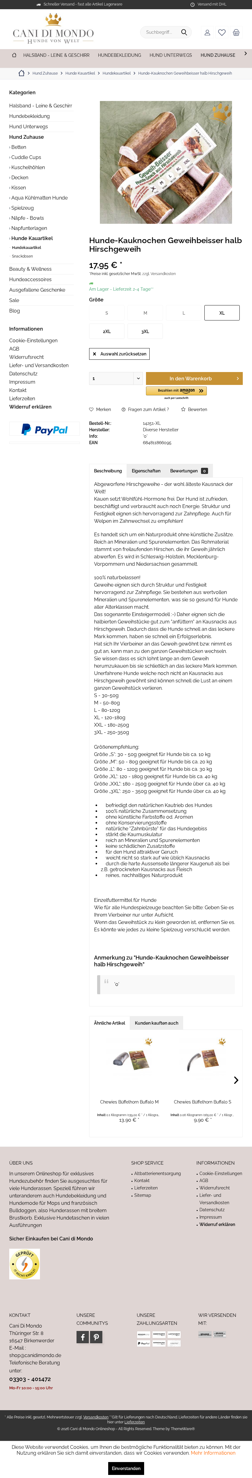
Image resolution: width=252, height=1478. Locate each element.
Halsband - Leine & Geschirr (40, 106)
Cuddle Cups (25, 157)
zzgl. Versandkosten (159, 274)
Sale (14, 300)
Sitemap (142, 1195)
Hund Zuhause (26, 137)
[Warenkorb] (236, 32)
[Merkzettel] (221, 32)
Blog (14, 311)
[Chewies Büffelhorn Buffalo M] (129, 1059)
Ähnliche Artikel (109, 1023)
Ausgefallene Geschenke (37, 290)
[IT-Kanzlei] (62, 1264)
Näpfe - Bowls (27, 218)
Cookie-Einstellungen (33, 340)
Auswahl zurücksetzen (123, 353)
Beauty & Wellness (30, 269)
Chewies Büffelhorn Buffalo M (129, 1102)
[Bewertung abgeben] (166, 257)
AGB (14, 349)
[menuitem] (236, 32)
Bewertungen (188, 470)
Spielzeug (22, 208)
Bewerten (197, 409)
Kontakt (17, 390)
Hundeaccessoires (30, 279)
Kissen (18, 188)
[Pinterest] (96, 1337)
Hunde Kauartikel (31, 238)
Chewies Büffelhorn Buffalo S (202, 1102)
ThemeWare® (183, 1429)
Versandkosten (95, 1417)
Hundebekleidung (29, 116)
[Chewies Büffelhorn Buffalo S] (203, 1059)
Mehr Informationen (213, 1453)
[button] (176, 393)
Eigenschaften (146, 470)
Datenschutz (23, 374)
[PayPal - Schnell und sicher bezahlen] (45, 429)
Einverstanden (126, 1468)
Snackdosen (22, 256)
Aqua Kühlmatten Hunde (39, 198)
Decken (19, 177)
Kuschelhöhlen (27, 167)
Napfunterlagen (28, 228)
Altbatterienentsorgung (157, 1173)
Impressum (22, 382)
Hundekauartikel (26, 248)
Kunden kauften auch (156, 1023)
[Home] (14, 55)
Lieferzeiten (22, 399)
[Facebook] (83, 1337)
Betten (18, 147)
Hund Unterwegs (28, 127)
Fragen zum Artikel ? (148, 409)
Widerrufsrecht (26, 357)
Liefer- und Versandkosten (39, 365)
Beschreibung (108, 470)
